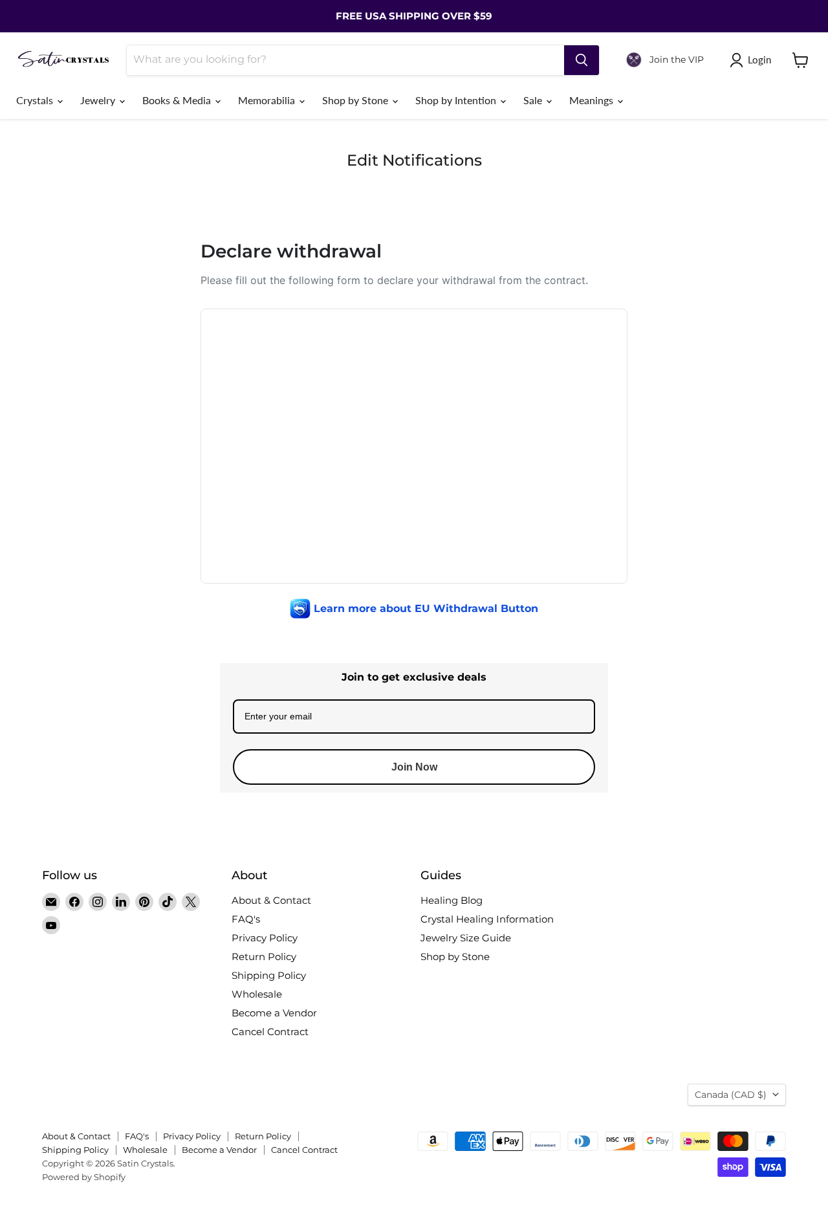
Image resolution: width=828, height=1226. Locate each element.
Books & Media (177, 100)
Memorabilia (268, 100)
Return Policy (264, 956)
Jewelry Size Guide (465, 938)
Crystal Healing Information (487, 919)
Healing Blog (451, 900)
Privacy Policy (265, 938)
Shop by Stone (356, 100)
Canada (731, 1094)
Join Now (414, 766)
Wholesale (257, 994)
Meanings (592, 100)
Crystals (36, 100)
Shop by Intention (457, 100)
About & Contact (271, 900)
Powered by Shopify (83, 1177)
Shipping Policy (269, 975)
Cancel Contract (270, 1031)
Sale (534, 100)
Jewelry (99, 100)
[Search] (581, 60)
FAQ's (246, 919)
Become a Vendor (274, 1013)
